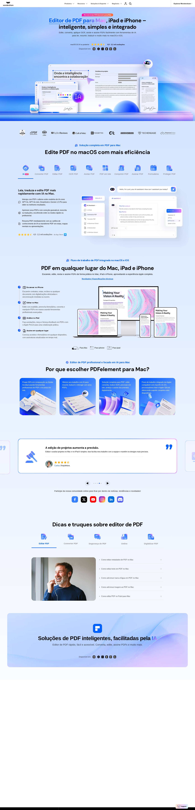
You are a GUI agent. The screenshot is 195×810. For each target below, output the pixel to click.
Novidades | (87, 279)
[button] (87, 483)
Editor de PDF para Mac (77, 20)
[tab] (25, 171)
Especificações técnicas (102, 279)
